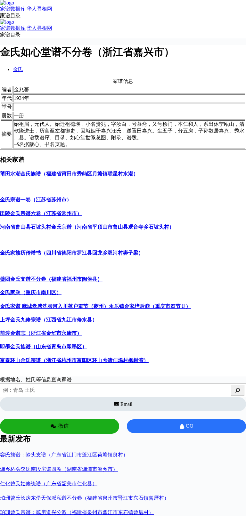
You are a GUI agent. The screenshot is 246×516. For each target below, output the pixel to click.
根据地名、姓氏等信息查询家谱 (36, 379)
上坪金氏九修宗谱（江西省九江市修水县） (48, 319)
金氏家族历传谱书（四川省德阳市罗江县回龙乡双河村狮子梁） (72, 252)
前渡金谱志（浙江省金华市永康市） (41, 333)
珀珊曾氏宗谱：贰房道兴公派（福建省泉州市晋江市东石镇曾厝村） (77, 512)
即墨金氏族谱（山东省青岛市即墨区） (43, 346)
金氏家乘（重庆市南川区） (31, 292)
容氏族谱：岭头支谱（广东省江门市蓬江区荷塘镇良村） (64, 454)
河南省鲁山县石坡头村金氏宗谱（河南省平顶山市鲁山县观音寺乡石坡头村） (87, 227)
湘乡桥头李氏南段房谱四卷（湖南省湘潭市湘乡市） (59, 469)
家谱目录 (10, 15)
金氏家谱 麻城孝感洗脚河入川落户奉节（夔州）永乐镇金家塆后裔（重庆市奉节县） (95, 306)
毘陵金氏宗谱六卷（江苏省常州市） (41, 213)
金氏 (18, 69)
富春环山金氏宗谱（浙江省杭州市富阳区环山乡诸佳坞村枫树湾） (74, 360)
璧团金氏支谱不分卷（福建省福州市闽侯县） (51, 279)
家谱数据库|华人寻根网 (26, 9)
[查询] (237, 390)
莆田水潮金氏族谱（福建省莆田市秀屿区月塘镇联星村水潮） (69, 173)
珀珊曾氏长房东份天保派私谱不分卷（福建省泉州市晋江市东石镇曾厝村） (84, 498)
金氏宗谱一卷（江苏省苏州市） (36, 199)
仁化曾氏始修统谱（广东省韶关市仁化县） (48, 483)
